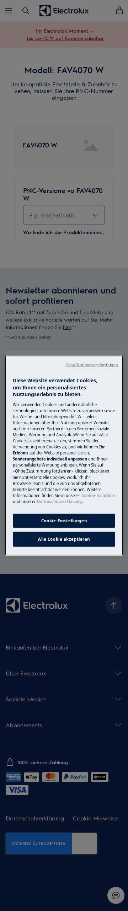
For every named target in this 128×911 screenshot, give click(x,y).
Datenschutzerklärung (59, 501)
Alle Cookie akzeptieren (64, 538)
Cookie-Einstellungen (64, 520)
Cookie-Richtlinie (98, 495)
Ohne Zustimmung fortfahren (91, 364)
